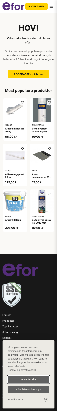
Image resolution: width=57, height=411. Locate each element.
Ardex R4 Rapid (13, 220)
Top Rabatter (10, 326)
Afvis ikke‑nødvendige (28, 389)
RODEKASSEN (36, 6)
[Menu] (51, 6)
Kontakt (7, 337)
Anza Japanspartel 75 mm (40, 177)
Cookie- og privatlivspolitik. (23, 370)
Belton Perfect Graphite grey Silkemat (39, 131)
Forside (6, 315)
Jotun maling (10, 332)
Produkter (8, 320)
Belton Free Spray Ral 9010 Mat (41, 221)
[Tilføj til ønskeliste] (22, 102)
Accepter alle (28, 379)
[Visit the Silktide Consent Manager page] (45, 399)
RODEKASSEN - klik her (28, 74)
